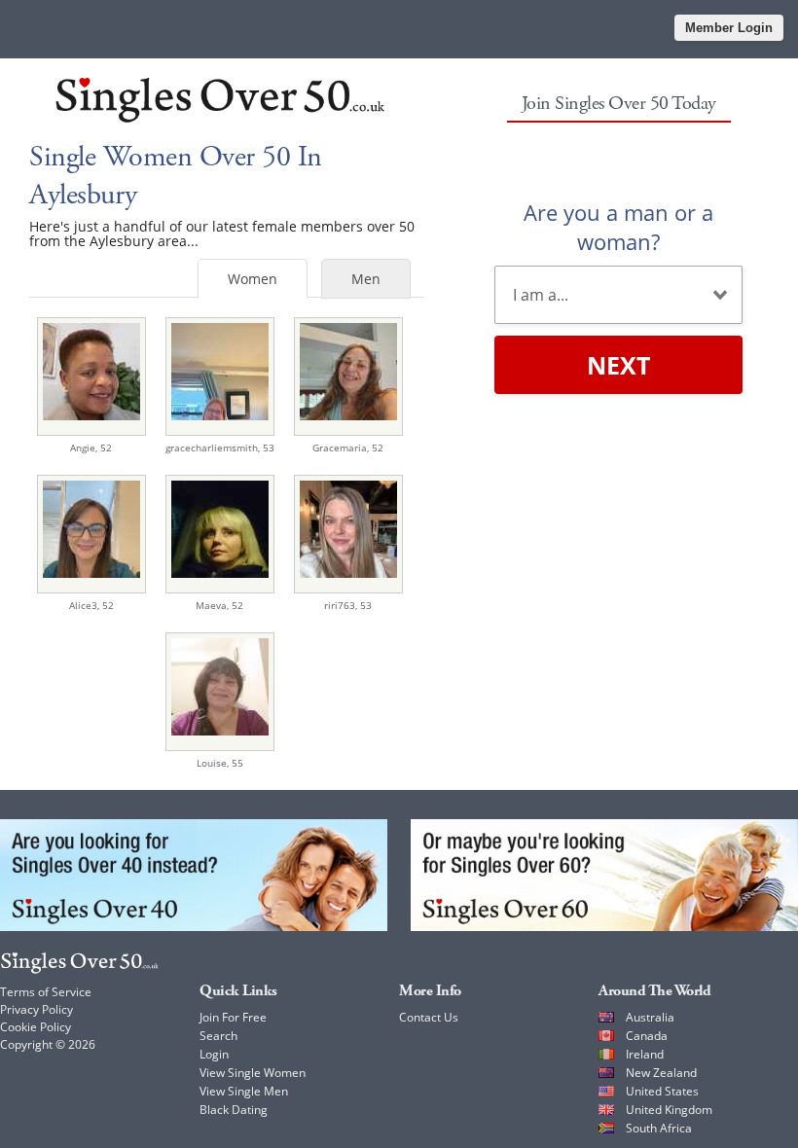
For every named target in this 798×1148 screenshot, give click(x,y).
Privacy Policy (36, 1009)
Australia (650, 1017)
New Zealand (661, 1072)
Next (618, 364)
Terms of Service (45, 992)
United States (662, 1091)
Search (218, 1035)
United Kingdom (669, 1109)
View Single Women (253, 1072)
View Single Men (244, 1091)
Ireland (645, 1054)
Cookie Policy (35, 1027)
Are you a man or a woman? (618, 226)
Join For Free (233, 1017)
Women (252, 278)
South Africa (659, 1128)
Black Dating (234, 1109)
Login (214, 1054)
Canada (647, 1035)
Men (366, 278)
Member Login (729, 27)
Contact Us (428, 1017)
